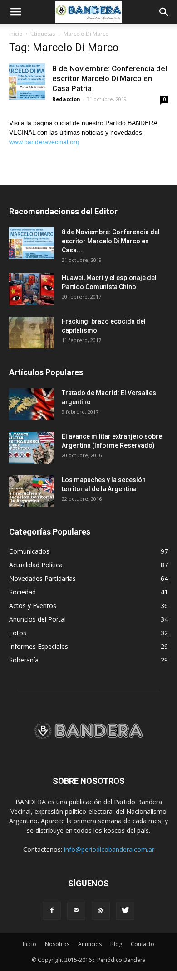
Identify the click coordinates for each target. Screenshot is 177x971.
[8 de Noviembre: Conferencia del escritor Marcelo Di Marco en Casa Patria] (27, 81)
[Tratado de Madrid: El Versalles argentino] (31, 404)
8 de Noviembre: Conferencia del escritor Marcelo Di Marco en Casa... (111, 241)
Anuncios (90, 944)
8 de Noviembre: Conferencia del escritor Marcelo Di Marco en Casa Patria (109, 78)
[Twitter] (125, 911)
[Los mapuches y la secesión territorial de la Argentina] (31, 491)
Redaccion (66, 99)
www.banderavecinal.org (44, 141)
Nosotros (57, 944)
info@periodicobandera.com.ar (109, 849)
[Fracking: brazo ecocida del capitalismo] (31, 332)
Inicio (16, 34)
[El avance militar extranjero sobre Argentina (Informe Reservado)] (31, 448)
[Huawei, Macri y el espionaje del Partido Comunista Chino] (31, 289)
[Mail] (76, 911)
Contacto (142, 944)
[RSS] (101, 911)
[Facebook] (52, 911)
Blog (116, 944)
